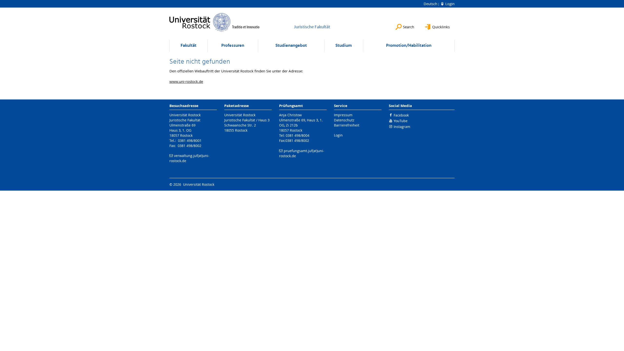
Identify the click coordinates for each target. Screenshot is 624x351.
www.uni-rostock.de (186, 81)
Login (449, 3)
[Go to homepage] (214, 22)
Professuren (232, 45)
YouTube (401, 120)
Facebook (401, 115)
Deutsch (431, 3)
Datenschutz (344, 120)
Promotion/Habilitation (408, 45)
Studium (343, 45)
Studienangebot (291, 45)
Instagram (402, 126)
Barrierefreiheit (346, 125)
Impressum (343, 115)
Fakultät (188, 45)
